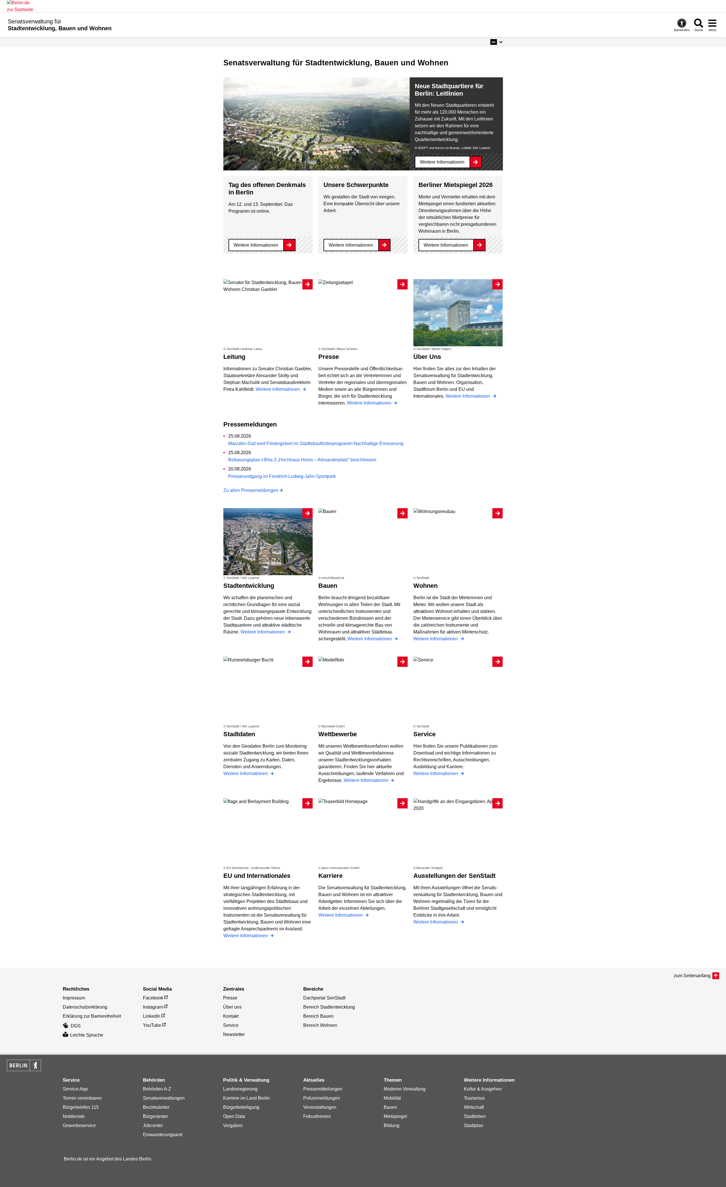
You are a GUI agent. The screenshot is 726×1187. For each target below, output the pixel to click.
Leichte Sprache (86, 1035)
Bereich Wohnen (320, 1025)
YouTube (152, 1025)
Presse (230, 997)
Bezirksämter (156, 1107)
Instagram (153, 1007)
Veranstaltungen (319, 1107)
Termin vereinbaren (82, 1098)
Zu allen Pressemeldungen (250, 490)
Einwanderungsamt (162, 1134)
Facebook (153, 997)
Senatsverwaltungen (164, 1098)
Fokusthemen (317, 1116)
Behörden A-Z (157, 1089)
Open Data (234, 1116)
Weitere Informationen (442, 162)
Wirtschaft (474, 1107)
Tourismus (474, 1098)
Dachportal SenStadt (324, 997)
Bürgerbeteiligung (241, 1107)
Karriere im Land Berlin (246, 1098)
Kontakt (230, 1016)
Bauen (390, 1107)
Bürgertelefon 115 (81, 1107)
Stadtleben (475, 1116)
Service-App (75, 1089)
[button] (496, 42)
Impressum (74, 997)
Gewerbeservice (79, 1125)
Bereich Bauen (318, 1016)
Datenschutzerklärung (85, 1007)
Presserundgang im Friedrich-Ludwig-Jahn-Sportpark (282, 476)
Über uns (232, 1007)
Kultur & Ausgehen (483, 1089)
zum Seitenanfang (692, 975)
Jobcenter (153, 1125)
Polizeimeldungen (321, 1098)
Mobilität (392, 1098)
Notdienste (74, 1116)
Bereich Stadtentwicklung (329, 1007)
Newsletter (234, 1034)
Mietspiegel (395, 1116)
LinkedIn (151, 1016)
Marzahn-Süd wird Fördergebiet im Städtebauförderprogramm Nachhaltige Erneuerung (315, 443)
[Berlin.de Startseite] (24, 1065)
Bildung (391, 1125)
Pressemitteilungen (322, 1089)
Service (230, 1025)
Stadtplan (473, 1125)
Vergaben (233, 1125)
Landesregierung (240, 1089)
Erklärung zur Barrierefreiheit (92, 1016)
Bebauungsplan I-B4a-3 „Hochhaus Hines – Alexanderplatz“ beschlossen (302, 459)
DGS (76, 1025)
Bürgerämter (155, 1116)
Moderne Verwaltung (405, 1089)
